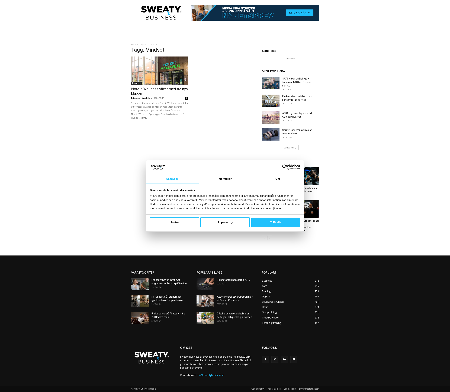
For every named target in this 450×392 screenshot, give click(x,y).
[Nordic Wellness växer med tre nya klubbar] (159, 71)
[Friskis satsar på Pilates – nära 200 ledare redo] (140, 318)
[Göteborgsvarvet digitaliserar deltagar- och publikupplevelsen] (205, 318)
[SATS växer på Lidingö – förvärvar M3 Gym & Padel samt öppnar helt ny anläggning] (270, 83)
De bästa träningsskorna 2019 (233, 279)
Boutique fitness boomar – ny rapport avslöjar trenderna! (304, 191)
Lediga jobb (290, 388)
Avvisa (175, 222)
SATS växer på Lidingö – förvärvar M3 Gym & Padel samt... (296, 82)
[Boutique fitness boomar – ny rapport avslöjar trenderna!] (305, 176)
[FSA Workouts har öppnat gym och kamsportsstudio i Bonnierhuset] (305, 209)
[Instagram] (274, 359)
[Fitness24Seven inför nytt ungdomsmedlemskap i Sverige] (140, 284)
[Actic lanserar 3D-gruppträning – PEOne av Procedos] (205, 301)
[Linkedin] (284, 359)
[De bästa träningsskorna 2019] (205, 284)
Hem (133, 44)
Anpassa (223, 222)
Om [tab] (277, 178)
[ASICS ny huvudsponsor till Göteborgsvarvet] (270, 117)
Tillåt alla (275, 222)
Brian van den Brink (141, 98)
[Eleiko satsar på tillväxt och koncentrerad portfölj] (270, 101)
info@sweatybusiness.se (210, 375)
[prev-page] (264, 238)
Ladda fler (289, 147)
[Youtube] (293, 359)
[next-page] (270, 238)
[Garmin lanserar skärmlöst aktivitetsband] (270, 134)
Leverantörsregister (309, 388)
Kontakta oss (274, 388)
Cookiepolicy (257, 388)
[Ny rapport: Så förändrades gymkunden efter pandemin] (140, 301)
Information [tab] (225, 178)
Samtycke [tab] (172, 178)
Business (136, 83)
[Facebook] (265, 359)
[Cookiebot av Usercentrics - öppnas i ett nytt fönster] (284, 167)
